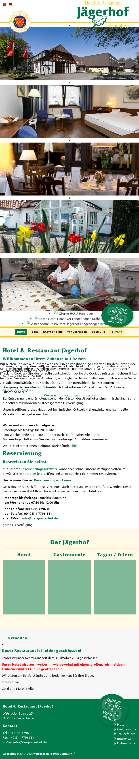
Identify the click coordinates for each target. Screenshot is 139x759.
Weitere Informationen (61, 395)
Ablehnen (27, 389)
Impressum (87, 395)
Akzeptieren (9, 389)
